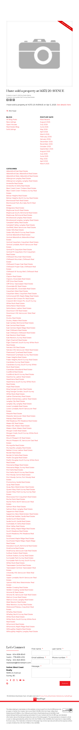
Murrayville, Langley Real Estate (18, 448)
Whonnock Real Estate (15, 624)
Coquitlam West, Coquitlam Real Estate (21, 293)
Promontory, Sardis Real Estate (18, 482)
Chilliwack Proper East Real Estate (19, 264)
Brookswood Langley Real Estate (19, 218)
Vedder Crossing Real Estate (17, 587)
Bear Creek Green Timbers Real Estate (21, 188)
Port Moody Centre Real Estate (18, 475)
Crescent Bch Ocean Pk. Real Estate (20, 298)
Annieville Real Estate (14, 183)
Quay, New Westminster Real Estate (20, 487)
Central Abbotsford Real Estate (18, 235)
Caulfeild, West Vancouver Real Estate (21, 227)
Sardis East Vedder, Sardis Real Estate (20, 516)
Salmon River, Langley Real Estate (19, 509)
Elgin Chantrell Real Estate (16, 340)
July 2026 (44, 124)
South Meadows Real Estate (17, 531)
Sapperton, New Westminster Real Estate (22, 514)
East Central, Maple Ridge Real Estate (20, 328)
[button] (7, 680)
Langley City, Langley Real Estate (19, 404)
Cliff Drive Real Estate (14, 281)
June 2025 (44, 156)
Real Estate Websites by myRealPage (60, 696)
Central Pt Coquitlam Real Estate (19, 249)
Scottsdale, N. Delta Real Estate (18, 524)
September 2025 (46, 149)
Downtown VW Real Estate (16, 311)
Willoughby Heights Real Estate (18, 629)
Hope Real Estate (13, 387)
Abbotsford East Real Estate (17, 171)
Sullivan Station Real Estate (17, 553)
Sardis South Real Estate (15, 519)
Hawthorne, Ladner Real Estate (18, 377)
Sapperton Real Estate (15, 511)
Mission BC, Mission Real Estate (18, 426)
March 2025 (44, 164)
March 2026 (44, 134)
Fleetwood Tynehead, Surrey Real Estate (22, 355)
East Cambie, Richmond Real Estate (20, 323)
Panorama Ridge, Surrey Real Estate (20, 467)
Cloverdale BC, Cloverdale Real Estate (21, 289)
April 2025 (44, 161)
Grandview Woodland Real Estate (19, 369)
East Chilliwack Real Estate (16, 330)
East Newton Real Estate (15, 335)
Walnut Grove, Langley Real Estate (19, 600)
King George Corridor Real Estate (19, 389)
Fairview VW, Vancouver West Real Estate (22, 350)
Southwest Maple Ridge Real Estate (20, 538)
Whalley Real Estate (14, 612)
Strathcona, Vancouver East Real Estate (21, 551)
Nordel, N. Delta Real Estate (17, 455)
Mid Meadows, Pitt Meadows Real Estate (21, 421)
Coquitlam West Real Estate (17, 291)
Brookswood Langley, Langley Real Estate (22, 220)
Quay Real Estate (13, 485)
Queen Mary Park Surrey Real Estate (20, 489)
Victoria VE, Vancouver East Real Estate (21, 595)
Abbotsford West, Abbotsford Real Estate (22, 176)
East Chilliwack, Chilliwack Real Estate (20, 333)
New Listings (11, 122)
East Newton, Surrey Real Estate (18, 338)
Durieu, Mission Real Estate (16, 320)
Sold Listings (11, 129)
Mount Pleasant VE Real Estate (18, 438)
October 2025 (45, 146)
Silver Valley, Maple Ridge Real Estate (20, 529)
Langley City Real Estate (15, 401)
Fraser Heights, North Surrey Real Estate (22, 360)
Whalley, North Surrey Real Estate (19, 614)
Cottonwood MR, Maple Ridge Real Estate (22, 296)
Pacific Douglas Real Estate (16, 458)
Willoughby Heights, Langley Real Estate (22, 631)
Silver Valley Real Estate (15, 526)
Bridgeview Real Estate (15, 208)
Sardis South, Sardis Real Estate (18, 521)
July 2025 (44, 154)
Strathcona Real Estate (15, 548)
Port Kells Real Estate (14, 470)
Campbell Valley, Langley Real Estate (20, 225)
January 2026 (45, 139)
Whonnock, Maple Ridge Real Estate (20, 627)
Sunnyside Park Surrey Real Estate (24, 97)
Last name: (57, 649)
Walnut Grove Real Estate (16, 597)
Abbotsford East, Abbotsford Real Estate (21, 174)
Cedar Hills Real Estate (15, 230)
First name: (37, 649)
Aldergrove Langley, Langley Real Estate (22, 181)
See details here (64, 105)
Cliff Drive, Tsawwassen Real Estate (19, 284)
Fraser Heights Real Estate (16, 357)
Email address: (38, 658)
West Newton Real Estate (16, 602)
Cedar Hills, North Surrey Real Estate (20, 232)
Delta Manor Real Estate (15, 306)
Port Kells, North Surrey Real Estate (20, 472)
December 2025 (46, 142)
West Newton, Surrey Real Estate (19, 605)
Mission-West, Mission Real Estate (19, 428)
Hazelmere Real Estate (15, 379)
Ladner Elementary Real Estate (18, 396)
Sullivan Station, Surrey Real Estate (20, 556)
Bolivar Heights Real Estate (16, 196)
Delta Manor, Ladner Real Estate (18, 308)
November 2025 (46, 144)
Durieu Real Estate (13, 318)
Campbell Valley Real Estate (17, 222)
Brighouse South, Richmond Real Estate (21, 213)
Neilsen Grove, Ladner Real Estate (19, 450)
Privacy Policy (43, 696)
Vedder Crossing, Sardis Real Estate (19, 590)
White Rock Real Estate (15, 617)
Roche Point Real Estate (15, 499)
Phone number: (59, 658)
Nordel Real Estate (13, 453)
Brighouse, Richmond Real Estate (19, 215)
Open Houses (11, 124)
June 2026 (44, 127)
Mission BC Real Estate (15, 423)
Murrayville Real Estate (15, 445)
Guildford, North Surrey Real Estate (20, 374)
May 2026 (43, 129)
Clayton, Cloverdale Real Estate (18, 279)
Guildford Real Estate (14, 372)
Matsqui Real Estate (14, 418)
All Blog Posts (11, 119)
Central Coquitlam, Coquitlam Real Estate (22, 242)
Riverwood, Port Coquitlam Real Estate (21, 497)
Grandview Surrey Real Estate (17, 362)
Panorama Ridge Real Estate (17, 465)
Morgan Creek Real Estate (16, 431)
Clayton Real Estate (13, 276)
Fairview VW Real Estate (15, 347)
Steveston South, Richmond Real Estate (21, 546)
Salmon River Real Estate (16, 507)
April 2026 (44, 132)
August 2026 (45, 122)
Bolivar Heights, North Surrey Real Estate (22, 198)
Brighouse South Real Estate (17, 210)
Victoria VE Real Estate (15, 592)
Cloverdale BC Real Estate (16, 286)
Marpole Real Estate (14, 413)
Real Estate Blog (12, 127)
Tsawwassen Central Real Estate (18, 565)
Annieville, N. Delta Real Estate (18, 186)
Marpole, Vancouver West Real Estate (20, 416)
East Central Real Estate (15, 325)
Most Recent (45, 119)
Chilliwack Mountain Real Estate (18, 257)
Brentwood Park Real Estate (17, 200)
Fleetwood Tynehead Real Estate (19, 352)
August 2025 (45, 151)
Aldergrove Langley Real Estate (18, 178)
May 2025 (43, 159)
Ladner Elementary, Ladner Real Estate (21, 399)
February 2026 (46, 137)
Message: (36, 666)
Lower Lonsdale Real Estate (17, 406)
